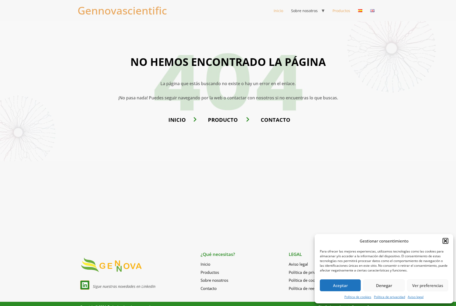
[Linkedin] (84, 285)
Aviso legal (416, 297)
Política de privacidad (389, 297)
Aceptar (340, 285)
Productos (341, 10)
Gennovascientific (122, 10)
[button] (445, 241)
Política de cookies (357, 297)
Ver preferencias (427, 285)
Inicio (278, 10)
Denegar (384, 285)
